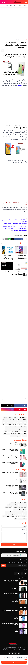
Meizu (4, 424)
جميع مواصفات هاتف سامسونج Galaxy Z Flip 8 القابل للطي (10, 456)
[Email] (6, 239)
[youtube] (18, 573)
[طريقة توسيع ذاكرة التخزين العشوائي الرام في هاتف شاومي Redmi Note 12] (21, 266)
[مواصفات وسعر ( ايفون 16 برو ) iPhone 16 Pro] (23, 493)
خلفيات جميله (14, 505)
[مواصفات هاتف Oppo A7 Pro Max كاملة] (23, 612)
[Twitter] (12, 239)
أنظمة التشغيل (8, 507)
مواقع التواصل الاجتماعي (20, 512)
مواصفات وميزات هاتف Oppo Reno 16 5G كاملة (10, 624)
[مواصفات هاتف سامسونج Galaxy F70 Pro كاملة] (23, 451)
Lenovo (8, 422)
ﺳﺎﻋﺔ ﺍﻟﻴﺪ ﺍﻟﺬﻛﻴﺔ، (22, 507)
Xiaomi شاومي (22, 417)
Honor (19, 420)
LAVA (25, 431)
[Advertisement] (14, 23)
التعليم (24, 519)
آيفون (11, 5)
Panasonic (13, 429)
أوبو (2, 5)
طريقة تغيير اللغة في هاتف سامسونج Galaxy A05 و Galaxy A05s (21, 257)
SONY (24, 424)
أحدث (25, 399)
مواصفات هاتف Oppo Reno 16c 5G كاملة (10, 630)
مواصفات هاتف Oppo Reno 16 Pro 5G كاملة (10, 617)
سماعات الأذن (6, 516)
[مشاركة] (2, 50)
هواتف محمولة (22, 502)
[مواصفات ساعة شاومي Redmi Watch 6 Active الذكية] (23, 582)
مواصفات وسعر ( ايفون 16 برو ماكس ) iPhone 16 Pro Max (11, 486)
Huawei (5, 417)
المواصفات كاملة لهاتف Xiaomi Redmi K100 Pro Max (10, 594)
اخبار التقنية (11, 512)
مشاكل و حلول (22, 505)
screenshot (17, 235)
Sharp (11, 431)
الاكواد (14, 509)
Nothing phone (17, 436)
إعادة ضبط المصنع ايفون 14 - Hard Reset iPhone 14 (7, 273)
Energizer (19, 429)
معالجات (17, 516)
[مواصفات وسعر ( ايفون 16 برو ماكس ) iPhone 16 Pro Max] (23, 487)
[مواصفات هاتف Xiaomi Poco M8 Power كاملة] (23, 601)
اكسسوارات (23, 516)
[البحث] (2, 2)
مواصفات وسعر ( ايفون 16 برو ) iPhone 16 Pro (10, 492)
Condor (16, 427)
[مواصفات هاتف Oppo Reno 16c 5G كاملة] (23, 631)
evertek (6, 431)
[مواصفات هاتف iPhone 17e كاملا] (23, 474)
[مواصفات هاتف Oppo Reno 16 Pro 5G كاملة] (23, 618)
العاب (25, 514)
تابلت (9, 505)
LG (17, 422)
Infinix (4, 420)
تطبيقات (11, 502)
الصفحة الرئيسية (23, 40)
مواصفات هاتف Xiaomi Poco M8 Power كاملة (10, 600)
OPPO (24, 420)
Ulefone (16, 431)
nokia (21, 422)
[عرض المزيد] (3, 239)
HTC (21, 427)
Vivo (10, 417)
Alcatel (14, 424)
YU (8, 434)
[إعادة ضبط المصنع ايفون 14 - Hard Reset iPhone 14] (7, 266)
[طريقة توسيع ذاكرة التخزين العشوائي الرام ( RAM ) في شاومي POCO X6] (7, 250)
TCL (21, 431)
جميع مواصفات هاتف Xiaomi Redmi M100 (11, 587)
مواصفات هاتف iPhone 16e (11, 479)
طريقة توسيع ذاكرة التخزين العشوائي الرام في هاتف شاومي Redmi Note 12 (21, 273)
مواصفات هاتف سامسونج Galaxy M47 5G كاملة (10, 463)
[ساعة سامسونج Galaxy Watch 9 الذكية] (23, 444)
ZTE (25, 422)
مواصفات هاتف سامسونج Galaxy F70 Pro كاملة (10, 450)
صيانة (16, 519)
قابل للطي (14, 514)
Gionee (7, 429)
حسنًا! (14, 662)
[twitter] (22, 573)
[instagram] (15, 573)
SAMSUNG (15, 417)
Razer (19, 434)
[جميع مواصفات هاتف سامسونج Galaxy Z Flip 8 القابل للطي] (23, 457)
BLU (25, 427)
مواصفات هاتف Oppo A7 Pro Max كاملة (10, 611)
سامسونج (15, 5)
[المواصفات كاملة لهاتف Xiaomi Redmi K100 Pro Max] (23, 595)
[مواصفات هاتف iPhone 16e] (23, 480)
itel (11, 436)
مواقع (12, 516)
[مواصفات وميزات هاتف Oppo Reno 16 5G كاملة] (23, 625)
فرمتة (16, 502)
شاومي (6, 5)
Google (11, 427)
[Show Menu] (26, 2)
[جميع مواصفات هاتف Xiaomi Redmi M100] (23, 588)
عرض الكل (3, 243)
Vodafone (13, 434)
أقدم (3, 399)
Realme (14, 420)
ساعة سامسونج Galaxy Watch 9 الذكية (10, 443)
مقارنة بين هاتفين (22, 509)
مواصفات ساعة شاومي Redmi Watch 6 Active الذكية (11, 581)
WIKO (24, 429)
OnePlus (19, 424)
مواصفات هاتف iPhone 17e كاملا (10, 472)
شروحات (17, 40)
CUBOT (24, 436)
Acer (5, 434)
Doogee (24, 434)
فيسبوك (20, 514)
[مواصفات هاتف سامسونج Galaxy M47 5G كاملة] (23, 464)
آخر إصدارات (7, 514)
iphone (9, 424)
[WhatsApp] (9, 239)
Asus (4, 422)
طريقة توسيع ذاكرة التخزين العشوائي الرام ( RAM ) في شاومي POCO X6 (7, 257)
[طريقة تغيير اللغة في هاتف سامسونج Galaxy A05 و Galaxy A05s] (21, 250)
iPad (7, 427)
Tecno (13, 422)
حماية (20, 519)
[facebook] (25, 573)
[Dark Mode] (5, 2)
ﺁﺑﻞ (6, 512)
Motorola (9, 420)
